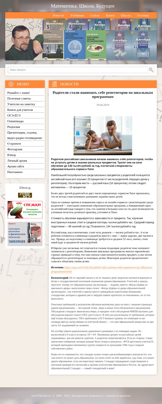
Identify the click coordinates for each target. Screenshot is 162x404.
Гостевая (143, 15)
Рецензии (13, 127)
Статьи (95, 15)
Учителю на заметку (21, 104)
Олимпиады (15, 121)
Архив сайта (15, 166)
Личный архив (17, 160)
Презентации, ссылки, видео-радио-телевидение (24, 135)
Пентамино (15, 172)
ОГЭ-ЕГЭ (13, 115)
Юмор (11, 155)
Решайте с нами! (18, 92)
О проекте (14, 143)
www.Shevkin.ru (41, 395)
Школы (126, 15)
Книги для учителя (20, 109)
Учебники (77, 15)
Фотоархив (14, 149)
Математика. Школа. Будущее (83, 6)
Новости (58, 15)
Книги (110, 15)
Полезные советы (19, 98)
